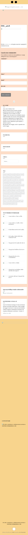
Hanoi (10, 187)
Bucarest (13, 177)
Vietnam (5, 203)
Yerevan (15, 203)
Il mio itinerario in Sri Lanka (16, 229)
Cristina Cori (8, 44)
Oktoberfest (5, 193)
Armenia (12, 174)
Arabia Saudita (6, 174)
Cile (22, 179)
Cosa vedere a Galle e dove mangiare (16, 223)
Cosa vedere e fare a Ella (15, 216)
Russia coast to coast (7, 195)
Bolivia (9, 177)
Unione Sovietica (6, 201)
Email (3, 80)
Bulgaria (18, 177)
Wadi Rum (10, 203)
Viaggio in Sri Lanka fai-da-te (17, 243)
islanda (13, 187)
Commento (4, 58)
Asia (16, 174)
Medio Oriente (16, 190)
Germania (22, 185)
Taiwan (19, 195)
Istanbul (18, 187)
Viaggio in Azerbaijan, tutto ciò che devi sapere (16, 270)
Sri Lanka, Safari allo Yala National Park (16, 236)
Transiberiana (6, 198)
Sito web (3, 86)
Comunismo (11, 182)
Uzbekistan (16, 201)
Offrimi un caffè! (7, 313)
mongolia (22, 190)
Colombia (5, 182)
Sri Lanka (14, 195)
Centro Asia (18, 179)
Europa (11, 185)
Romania (18, 193)
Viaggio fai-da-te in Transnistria (14, 256)
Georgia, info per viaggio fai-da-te (17, 276)
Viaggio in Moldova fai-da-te (16, 249)
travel (11, 198)
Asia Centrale (21, 174)
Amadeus (17, 532)
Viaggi (21, 201)
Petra (14, 193)
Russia (22, 193)
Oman (11, 193)
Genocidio (16, 185)
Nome (3, 74)
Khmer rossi (5, 190)
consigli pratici (18, 182)
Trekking (16, 198)
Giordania (5, 187)
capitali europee (6, 179)
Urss (12, 201)
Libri (11, 190)
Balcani (4, 177)
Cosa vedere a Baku (14, 263)
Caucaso (12, 179)
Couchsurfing (6, 185)
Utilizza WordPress (6, 532)
